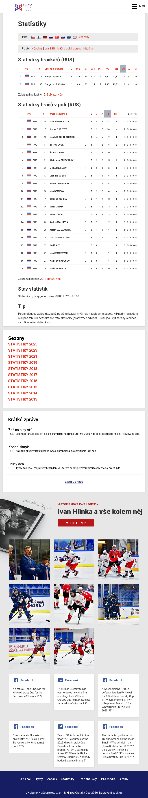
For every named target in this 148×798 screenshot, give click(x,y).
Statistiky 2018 (22, 369)
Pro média (108, 779)
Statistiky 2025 (22, 344)
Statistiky (67, 779)
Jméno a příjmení (58, 114)
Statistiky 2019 (22, 362)
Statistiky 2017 (22, 375)
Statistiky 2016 (22, 381)
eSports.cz (47, 792)
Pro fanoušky (88, 779)
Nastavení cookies (111, 792)
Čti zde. (92, 450)
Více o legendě (76, 523)
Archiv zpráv (74, 482)
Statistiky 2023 (22, 350)
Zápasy (52, 779)
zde (137, 433)
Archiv (123, 779)
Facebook (27, 680)
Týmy (39, 779)
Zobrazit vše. (55, 94)
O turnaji (25, 779)
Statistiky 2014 (22, 393)
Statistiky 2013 (22, 399)
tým (29, 114)
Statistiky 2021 (22, 356)
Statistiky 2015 (22, 387)
